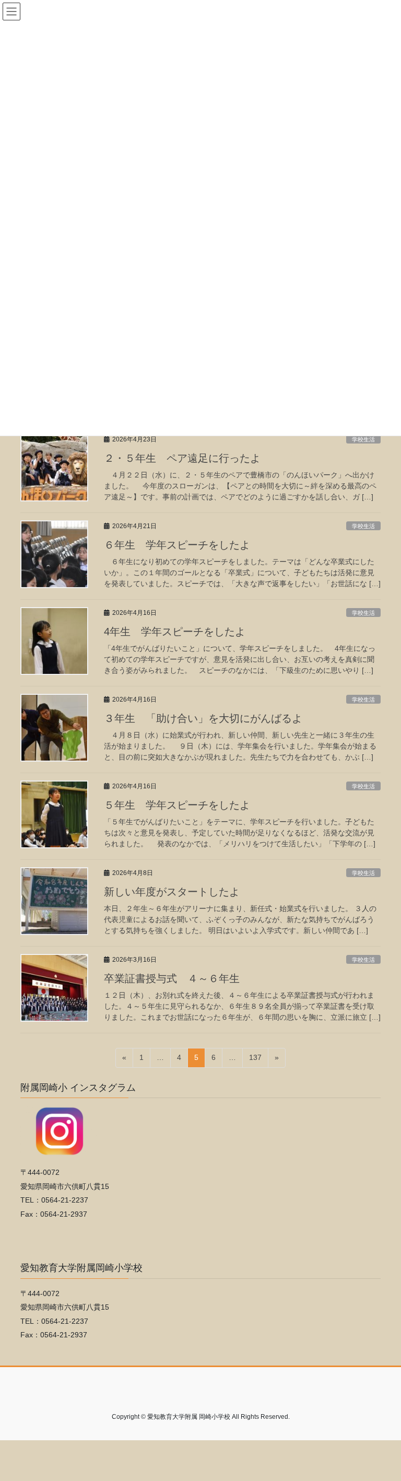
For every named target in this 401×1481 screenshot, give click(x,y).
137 (255, 1060)
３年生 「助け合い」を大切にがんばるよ (203, 718)
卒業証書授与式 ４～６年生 (172, 978)
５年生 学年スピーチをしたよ (177, 805)
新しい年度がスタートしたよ (172, 891)
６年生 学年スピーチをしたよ (177, 545)
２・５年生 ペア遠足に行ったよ (182, 458)
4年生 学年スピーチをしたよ (174, 631)
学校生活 (363, 439)
